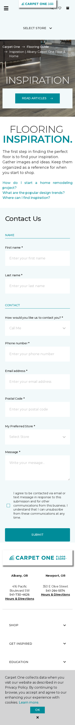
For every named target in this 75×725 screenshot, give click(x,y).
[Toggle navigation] (6, 8)
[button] (52, 8)
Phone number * (17, 343)
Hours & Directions (19, 599)
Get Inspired (20, 644)
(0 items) (67, 8)
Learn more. (29, 702)
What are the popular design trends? (33, 193)
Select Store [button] (34, 28)
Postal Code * (14, 398)
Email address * (16, 370)
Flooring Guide (38, 47)
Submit (37, 535)
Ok (37, 710)
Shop (13, 625)
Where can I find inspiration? (26, 198)
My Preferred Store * (20, 426)
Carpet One (11, 47)
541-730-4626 (20, 594)
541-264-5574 (55, 590)
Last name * (13, 275)
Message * (12, 452)
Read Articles (34, 98)
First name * (14, 247)
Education (18, 662)
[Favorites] (60, 8)
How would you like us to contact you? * (34, 317)
